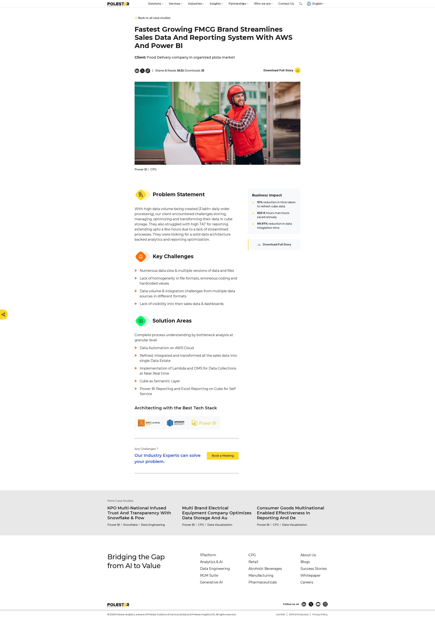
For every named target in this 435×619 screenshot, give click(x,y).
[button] (300, 3)
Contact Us (286, 3)
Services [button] (174, 3)
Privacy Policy (320, 614)
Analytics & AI (211, 562)
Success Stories (313, 569)
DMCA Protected (298, 614)
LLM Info (280, 614)
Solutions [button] (154, 3)
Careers (306, 582)
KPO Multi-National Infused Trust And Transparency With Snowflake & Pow (139, 512)
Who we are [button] (262, 3)
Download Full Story (279, 70)
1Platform (208, 555)
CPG (252, 555)
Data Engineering (215, 569)
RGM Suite (209, 575)
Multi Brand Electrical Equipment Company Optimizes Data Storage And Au (216, 512)
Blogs (305, 562)
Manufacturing (260, 575)
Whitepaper (310, 575)
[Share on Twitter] (142, 70)
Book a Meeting (223, 455)
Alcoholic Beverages (265, 569)
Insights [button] (215, 3)
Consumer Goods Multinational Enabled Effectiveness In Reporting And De (290, 512)
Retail (253, 562)
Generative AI (211, 582)
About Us (308, 555)
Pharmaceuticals (262, 582)
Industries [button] (195, 3)
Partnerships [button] (237, 3)
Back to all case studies (153, 18)
